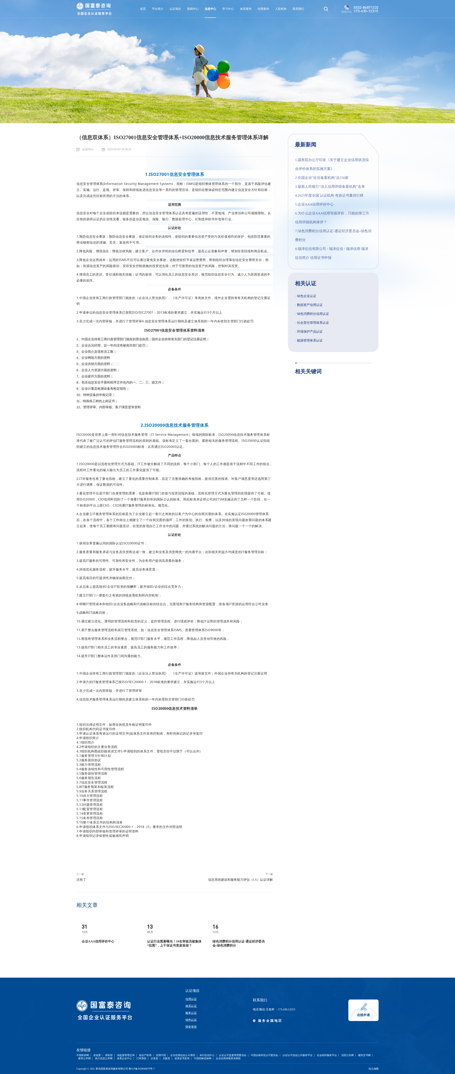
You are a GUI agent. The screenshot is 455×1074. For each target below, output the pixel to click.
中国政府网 (82, 1055)
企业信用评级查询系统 (228, 1058)
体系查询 (245, 8)
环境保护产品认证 (309, 331)
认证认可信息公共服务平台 (297, 1055)
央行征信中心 (207, 1055)
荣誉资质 (191, 1026)
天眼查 (166, 1058)
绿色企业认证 (305, 296)
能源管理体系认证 (309, 340)
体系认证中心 (124, 1058)
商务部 (109, 1055)
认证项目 (175, 8)
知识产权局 (145, 1055)
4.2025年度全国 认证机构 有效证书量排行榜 (329, 195)
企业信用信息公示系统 (182, 1055)
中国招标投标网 (202, 1058)
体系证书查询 (182, 1058)
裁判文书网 (364, 1055)
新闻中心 (193, 8)
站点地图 (374, 1068)
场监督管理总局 (126, 1055)
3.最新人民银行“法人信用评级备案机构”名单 (330, 186)
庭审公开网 (84, 1058)
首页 (143, 8)
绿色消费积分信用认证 (312, 314)
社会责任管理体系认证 (312, 322)
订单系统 (141, 1058)
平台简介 (157, 8)
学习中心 (228, 8)
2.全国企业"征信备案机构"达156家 (322, 178)
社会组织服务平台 (327, 1055)
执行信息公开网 (104, 1058)
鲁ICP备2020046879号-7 (142, 1068)
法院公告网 (347, 1055)
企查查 (154, 1058)
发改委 (97, 1055)
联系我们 (298, 8)
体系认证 (191, 1006)
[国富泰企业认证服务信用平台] (94, 9)
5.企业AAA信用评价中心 (314, 204)
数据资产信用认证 (309, 305)
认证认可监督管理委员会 (232, 1055)
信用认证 (191, 999)
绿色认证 (191, 1019)
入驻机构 (281, 8)
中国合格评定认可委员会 (264, 1055)
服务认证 (191, 1012)
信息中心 (210, 8)
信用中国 (161, 1055)
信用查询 (263, 8)
